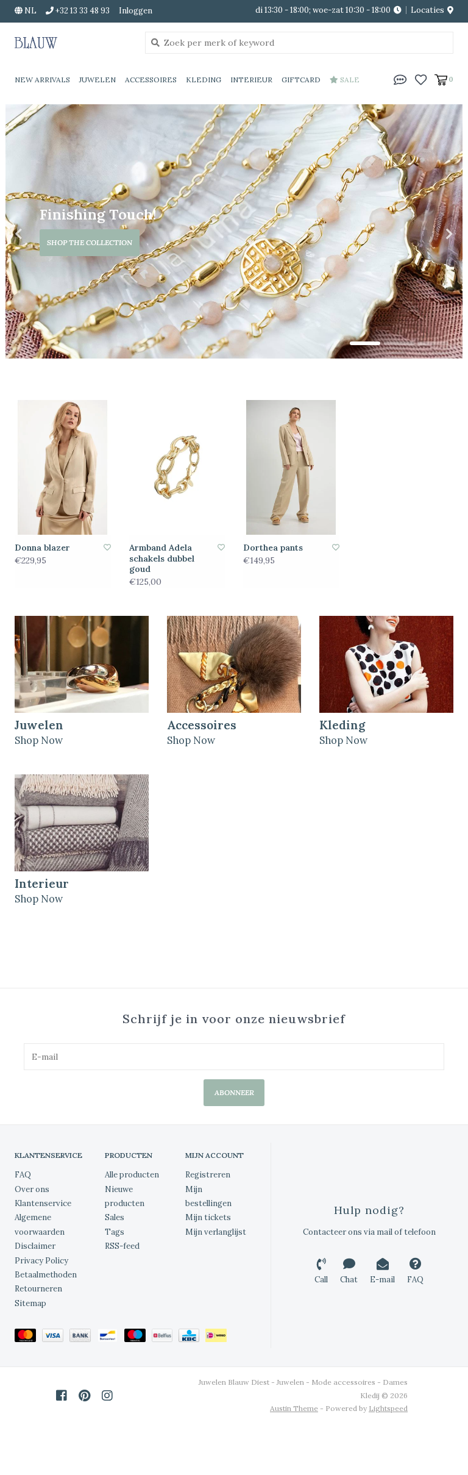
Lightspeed (388, 1408)
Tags (114, 1232)
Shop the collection (89, 242)
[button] (400, 78)
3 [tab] (433, 343)
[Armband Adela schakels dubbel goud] (177, 467)
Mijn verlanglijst (215, 1232)
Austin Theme (294, 1408)
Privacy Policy (41, 1260)
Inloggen (135, 10)
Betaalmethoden (46, 1275)
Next (422, 234)
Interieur (251, 79)
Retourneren (38, 1289)
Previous (45, 234)
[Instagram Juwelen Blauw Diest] (107, 1396)
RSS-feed (122, 1246)
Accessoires (151, 79)
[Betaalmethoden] (28, 1337)
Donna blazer (42, 548)
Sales (114, 1217)
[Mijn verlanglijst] (420, 78)
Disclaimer (35, 1246)
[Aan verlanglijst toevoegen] (107, 547)
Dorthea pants (273, 548)
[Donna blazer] (63, 467)
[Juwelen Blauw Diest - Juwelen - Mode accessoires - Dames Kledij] (71, 43)
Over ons (32, 1189)
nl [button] (30, 10)
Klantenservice (43, 1203)
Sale (349, 79)
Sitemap (30, 1303)
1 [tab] (365, 343)
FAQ (23, 1175)
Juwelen (97, 79)
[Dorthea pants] (291, 467)
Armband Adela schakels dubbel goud (161, 558)
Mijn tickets (208, 1217)
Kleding (203, 79)
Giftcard (301, 79)
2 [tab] (399, 343)
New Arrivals (42, 79)
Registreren (207, 1175)
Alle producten (132, 1175)
